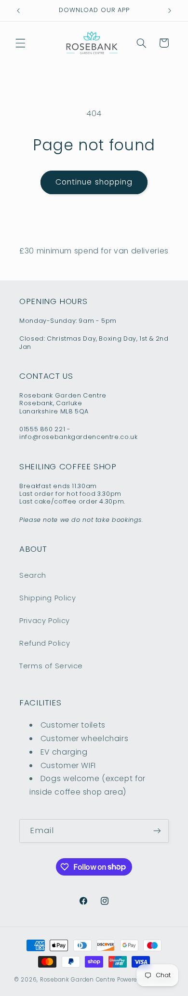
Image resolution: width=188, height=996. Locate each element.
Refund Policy (44, 643)
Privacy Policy (44, 620)
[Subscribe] (157, 831)
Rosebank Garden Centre (77, 979)
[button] (20, 43)
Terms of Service (51, 666)
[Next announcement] (169, 10)
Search (32, 575)
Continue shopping (94, 181)
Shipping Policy (47, 598)
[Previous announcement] (18, 10)
